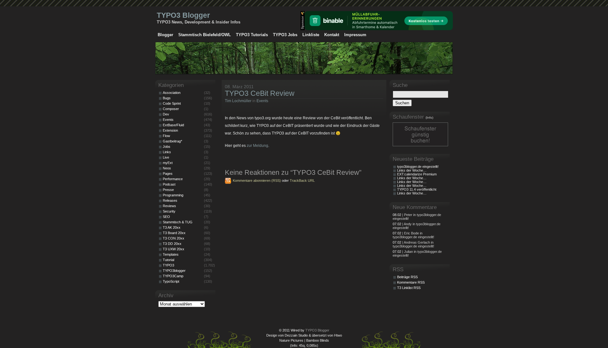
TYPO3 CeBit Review (259, 93)
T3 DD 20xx (172, 244)
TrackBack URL (302, 180)
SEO (166, 217)
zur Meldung (257, 145)
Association (171, 93)
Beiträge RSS (407, 277)
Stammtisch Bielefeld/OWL (204, 34)
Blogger (165, 34)
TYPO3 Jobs (285, 34)
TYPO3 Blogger (183, 15)
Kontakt (331, 34)
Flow (166, 136)
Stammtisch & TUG (178, 222)
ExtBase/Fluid (173, 125)
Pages (168, 173)
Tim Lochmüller (238, 101)
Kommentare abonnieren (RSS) (257, 180)
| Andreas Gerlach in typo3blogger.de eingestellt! (413, 244)
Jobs (166, 146)
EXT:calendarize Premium (417, 174)
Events (262, 101)
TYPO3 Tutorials (252, 34)
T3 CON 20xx (173, 238)
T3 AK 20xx (171, 227)
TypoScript (171, 281)
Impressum (355, 34)
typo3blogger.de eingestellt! (418, 166)
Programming (173, 195)
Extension (170, 130)
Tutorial (168, 260)
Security (169, 211)
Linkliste (310, 34)
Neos (167, 168)
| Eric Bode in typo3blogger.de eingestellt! (413, 235)
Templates (171, 254)
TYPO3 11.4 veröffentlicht (416, 189)
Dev (166, 114)
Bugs (167, 98)
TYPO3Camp (173, 276)
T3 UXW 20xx (173, 249)
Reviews (169, 206)
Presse (168, 190)
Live (166, 157)
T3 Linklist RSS (409, 288)
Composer (171, 109)
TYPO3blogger (174, 270)
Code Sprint (172, 103)
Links (167, 152)
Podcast (169, 184)
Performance (173, 179)
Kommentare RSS (411, 282)
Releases (170, 200)
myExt (168, 163)
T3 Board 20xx (174, 233)
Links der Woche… (412, 170)
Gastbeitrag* (172, 141)
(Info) (429, 117)
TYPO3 (168, 265)
